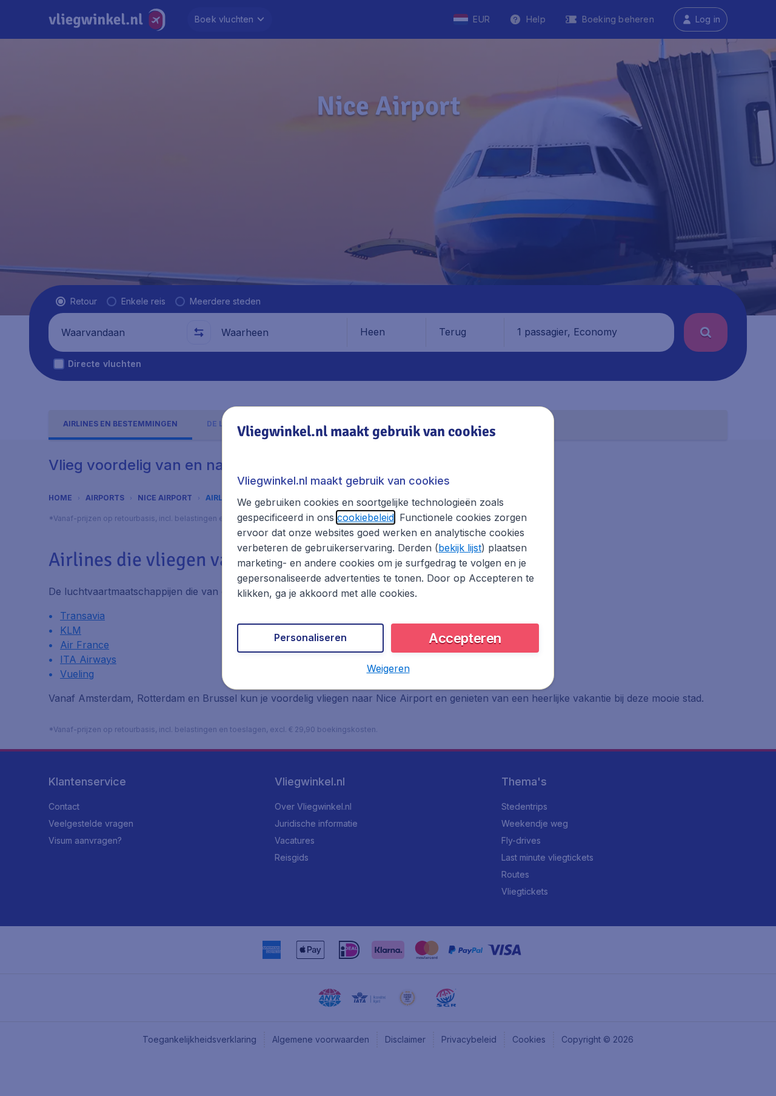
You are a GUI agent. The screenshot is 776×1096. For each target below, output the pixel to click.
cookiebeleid (365, 517)
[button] (388, 668)
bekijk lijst (459, 548)
